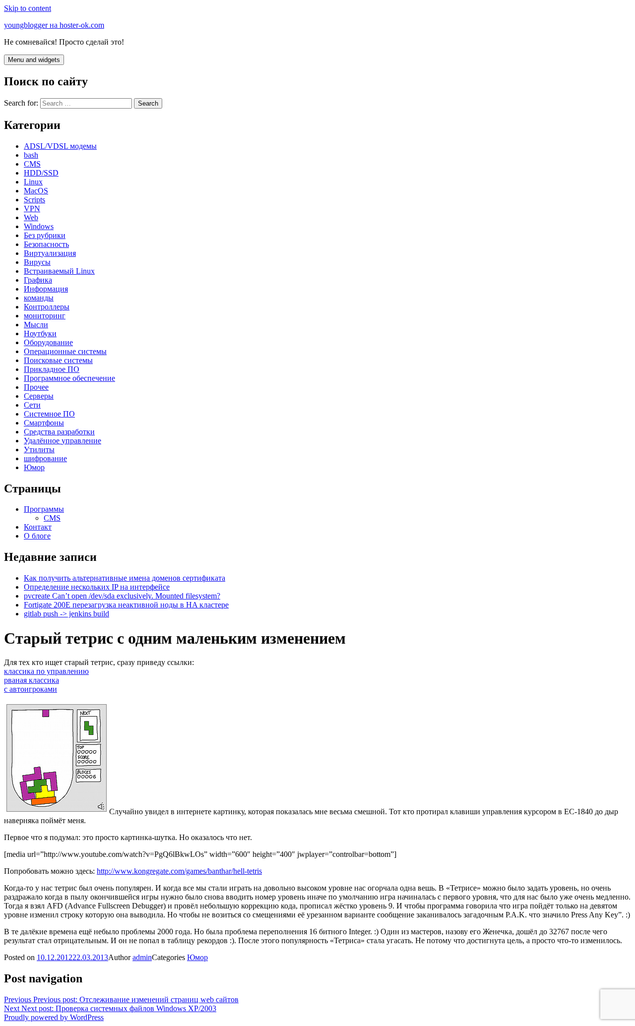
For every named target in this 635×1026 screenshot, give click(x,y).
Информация (46, 289)
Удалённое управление (62, 440)
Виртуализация (50, 253)
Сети (32, 405)
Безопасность (46, 244)
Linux (33, 182)
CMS (32, 164)
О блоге (37, 536)
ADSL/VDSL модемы (60, 146)
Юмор (34, 467)
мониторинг (44, 315)
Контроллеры (46, 306)
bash (31, 155)
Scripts (34, 199)
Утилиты (39, 449)
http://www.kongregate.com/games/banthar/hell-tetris (179, 871)
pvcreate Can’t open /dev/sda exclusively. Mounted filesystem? (122, 596)
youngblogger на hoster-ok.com (54, 25)
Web (31, 217)
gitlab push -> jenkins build (66, 613)
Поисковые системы (58, 360)
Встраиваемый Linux (59, 271)
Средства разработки (59, 431)
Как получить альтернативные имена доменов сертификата (124, 578)
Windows (39, 226)
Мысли (36, 324)
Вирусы (37, 262)
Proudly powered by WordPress (54, 1017)
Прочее (36, 387)
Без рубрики (44, 235)
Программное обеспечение (69, 378)
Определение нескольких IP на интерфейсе (97, 587)
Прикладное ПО (51, 369)
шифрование (45, 458)
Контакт (38, 527)
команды (39, 298)
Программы (44, 509)
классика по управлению (46, 671)
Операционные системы (65, 351)
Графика (38, 280)
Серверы (39, 396)
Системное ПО (49, 414)
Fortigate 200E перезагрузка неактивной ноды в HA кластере (126, 605)
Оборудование (48, 342)
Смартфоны (44, 423)
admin (142, 957)
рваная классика (31, 680)
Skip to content (27, 8)
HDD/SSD (41, 173)
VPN (32, 208)
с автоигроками (30, 689)
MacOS (36, 190)
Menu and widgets (34, 59)
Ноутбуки (40, 333)
